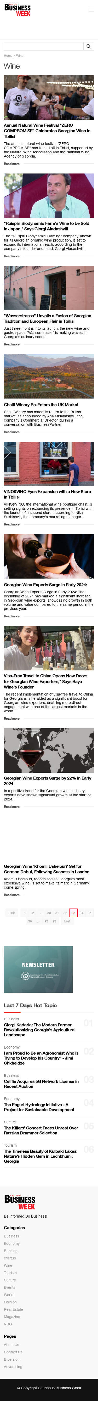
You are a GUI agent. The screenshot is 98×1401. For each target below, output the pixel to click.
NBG (8, 1324)
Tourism (10, 1273)
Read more (12, 164)
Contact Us (13, 1352)
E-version (12, 1359)
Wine (8, 1265)
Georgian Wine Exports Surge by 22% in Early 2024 (47, 780)
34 (81, 913)
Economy (12, 1243)
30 (49, 913)
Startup (10, 1258)
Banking (11, 1251)
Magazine (12, 1317)
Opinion (10, 1302)
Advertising (13, 1367)
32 (65, 913)
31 (57, 913)
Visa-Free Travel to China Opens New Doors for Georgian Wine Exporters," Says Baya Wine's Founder (45, 681)
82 (46, 921)
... (41, 913)
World (8, 1295)
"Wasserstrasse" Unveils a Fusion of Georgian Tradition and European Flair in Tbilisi (47, 318)
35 (89, 913)
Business (11, 1236)
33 (73, 913)
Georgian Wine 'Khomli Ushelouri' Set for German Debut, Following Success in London (46, 869)
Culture (10, 1280)
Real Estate (13, 1309)
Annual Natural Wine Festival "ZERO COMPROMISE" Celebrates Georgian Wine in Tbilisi (47, 130)
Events (9, 1287)
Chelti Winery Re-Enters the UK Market (41, 404)
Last (67, 921)
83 (54, 921)
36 (30, 921)
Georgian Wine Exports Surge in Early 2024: (45, 584)
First (12, 913)
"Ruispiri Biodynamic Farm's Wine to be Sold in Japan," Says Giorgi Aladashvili (46, 226)
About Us (11, 1345)
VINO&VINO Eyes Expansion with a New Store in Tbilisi (47, 494)
